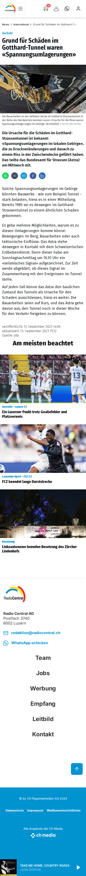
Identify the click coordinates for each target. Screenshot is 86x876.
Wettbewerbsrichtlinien (64, 810)
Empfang (43, 703)
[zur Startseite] (10, 8)
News (5, 24)
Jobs (43, 673)
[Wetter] (56, 8)
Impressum (35, 810)
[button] (66, 8)
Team (43, 657)
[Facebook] (33, 175)
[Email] (23, 175)
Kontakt (43, 734)
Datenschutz (15, 810)
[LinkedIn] (42, 175)
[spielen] (78, 867)
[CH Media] (43, 835)
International (21, 24)
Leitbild (43, 718)
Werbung (43, 688)
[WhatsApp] (5, 175)
